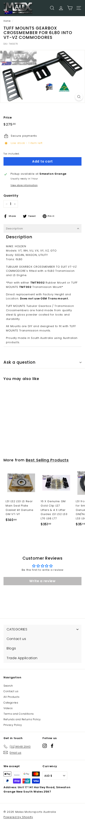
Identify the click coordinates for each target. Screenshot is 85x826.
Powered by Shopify (18, 817)
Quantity (11, 195)
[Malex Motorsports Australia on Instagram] (44, 746)
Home (7, 21)
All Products (12, 697)
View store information (24, 185)
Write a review (42, 581)
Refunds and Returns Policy (22, 719)
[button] (42, 228)
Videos (8, 708)
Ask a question (19, 362)
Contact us (11, 691)
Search (8, 685)
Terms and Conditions (19, 714)
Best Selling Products (47, 460)
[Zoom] (79, 97)
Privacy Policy (13, 725)
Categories (11, 702)
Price (8, 117)
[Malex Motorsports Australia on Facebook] (52, 746)
